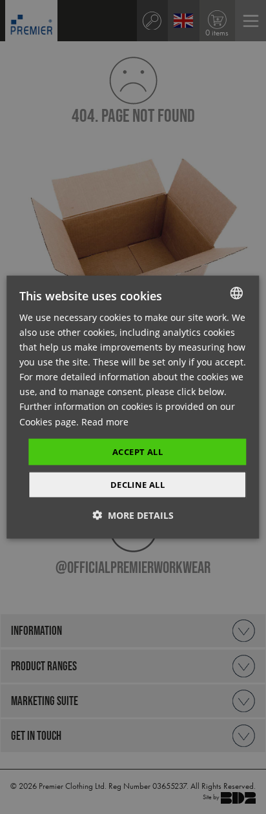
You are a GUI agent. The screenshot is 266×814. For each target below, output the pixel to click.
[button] (133, 515)
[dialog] (132, 407)
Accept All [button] (137, 451)
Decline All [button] (137, 484)
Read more (104, 421)
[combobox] (236, 292)
